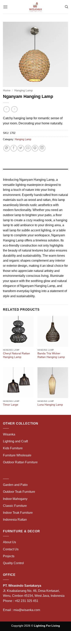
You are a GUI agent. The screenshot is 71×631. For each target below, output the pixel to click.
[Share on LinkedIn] (42, 148)
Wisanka (9, 434)
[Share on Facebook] (13, 148)
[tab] (35, 171)
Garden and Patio (15, 484)
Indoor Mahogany (15, 498)
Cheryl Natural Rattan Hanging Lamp (16, 355)
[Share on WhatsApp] (6, 148)
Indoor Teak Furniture (18, 512)
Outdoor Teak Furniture (19, 491)
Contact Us (11, 549)
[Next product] (6, 109)
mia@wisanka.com (26, 610)
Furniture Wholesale (17, 455)
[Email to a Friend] (28, 148)
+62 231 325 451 (26, 601)
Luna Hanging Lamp (50, 404)
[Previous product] (14, 109)
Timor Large (10, 404)
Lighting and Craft (15, 441)
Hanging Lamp (23, 90)
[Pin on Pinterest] (35, 148)
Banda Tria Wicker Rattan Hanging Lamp (51, 355)
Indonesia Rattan (15, 519)
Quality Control (13, 563)
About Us (9, 542)
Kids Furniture (13, 448)
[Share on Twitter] (21, 148)
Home (6, 90)
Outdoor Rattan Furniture (20, 462)
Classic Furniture (15, 505)
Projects (8, 556)
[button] (5, 7)
